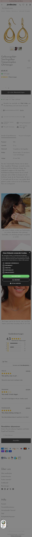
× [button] (29, 252)
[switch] (3, 527)
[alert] (16, 268)
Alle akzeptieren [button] (16, 276)
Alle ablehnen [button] (16, 280)
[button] (16, 283)
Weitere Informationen (24, 260)
